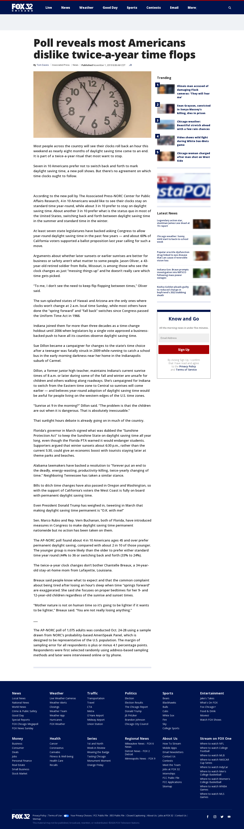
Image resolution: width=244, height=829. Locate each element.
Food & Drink (208, 711)
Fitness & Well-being (61, 756)
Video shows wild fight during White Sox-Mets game (193, 141)
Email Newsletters (173, 752)
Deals (15, 752)
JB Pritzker (131, 715)
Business (17, 743)
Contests (168, 760)
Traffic (92, 693)
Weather (57, 693)
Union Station (95, 724)
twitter (222, 817)
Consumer (18, 748)
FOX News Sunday (22, 728)
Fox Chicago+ (208, 707)
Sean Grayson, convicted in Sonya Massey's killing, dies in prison (194, 109)
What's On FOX (209, 702)
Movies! (204, 715)
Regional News (137, 738)
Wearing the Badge (98, 752)
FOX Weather (57, 724)
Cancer (54, 743)
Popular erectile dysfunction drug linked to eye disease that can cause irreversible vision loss (173, 256)
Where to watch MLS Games (212, 795)
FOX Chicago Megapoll (25, 724)
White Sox (168, 715)
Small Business (20, 769)
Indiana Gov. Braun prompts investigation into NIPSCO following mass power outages (173, 273)
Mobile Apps (170, 748)
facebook (208, 817)
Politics (131, 693)
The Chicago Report (136, 707)
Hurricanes (56, 719)
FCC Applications (172, 782)
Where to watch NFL (212, 743)
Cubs (165, 711)
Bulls (165, 707)
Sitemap (167, 786)
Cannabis (55, 752)
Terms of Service (186, 369)
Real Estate (18, 765)
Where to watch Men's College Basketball (213, 773)
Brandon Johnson (135, 719)
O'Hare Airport (95, 715)
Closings (54, 707)
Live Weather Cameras (63, 698)
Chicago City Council (136, 724)
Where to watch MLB (212, 755)
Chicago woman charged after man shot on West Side (193, 157)
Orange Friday (95, 765)
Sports (168, 693)
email (229, 817)
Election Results (134, 702)
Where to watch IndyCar (214, 767)
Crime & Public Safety (24, 711)
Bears (166, 698)
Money (17, 738)
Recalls (54, 765)
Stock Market (19, 773)
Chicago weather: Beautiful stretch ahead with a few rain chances (193, 125)
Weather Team (58, 711)
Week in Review (96, 748)
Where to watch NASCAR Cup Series (214, 761)
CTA (89, 707)
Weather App (57, 715)
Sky (164, 724)
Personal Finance (22, 760)
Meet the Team (172, 765)
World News (19, 707)
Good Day (18, 715)
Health (55, 738)
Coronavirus (57, 748)
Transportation (95, 698)
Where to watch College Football (214, 749)
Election (129, 698)
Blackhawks (169, 702)
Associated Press (60, 64)
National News (20, 702)
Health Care (56, 760)
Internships (169, 773)
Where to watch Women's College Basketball (215, 780)
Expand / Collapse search (230, 7)
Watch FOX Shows (210, 719)
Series (92, 738)
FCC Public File (171, 777)
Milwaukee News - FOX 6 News (139, 745)
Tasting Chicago (96, 756)
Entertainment (212, 693)
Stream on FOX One (215, 738)
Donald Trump (133, 711)
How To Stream (172, 743)
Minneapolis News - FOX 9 (140, 758)
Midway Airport (96, 719)
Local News (19, 698)
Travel (90, 702)
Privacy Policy (187, 366)
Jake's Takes (207, 698)
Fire (165, 719)
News (75, 64)
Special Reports (21, 719)
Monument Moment (99, 760)
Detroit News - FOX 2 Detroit (137, 752)
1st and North (95, 743)
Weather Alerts (58, 702)
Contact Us (169, 756)
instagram (215, 817)
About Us (170, 738)
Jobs (14, 756)
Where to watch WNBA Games (213, 788)
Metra (90, 711)
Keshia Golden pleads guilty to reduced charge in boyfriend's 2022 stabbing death (173, 291)
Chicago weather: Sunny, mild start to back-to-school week (172, 239)
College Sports (171, 728)
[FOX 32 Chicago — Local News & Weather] (24, 7)
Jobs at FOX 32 (171, 769)
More (192, 8)
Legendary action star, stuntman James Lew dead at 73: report (173, 223)
